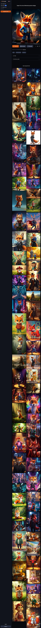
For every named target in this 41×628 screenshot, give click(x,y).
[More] (36, 46)
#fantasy (24, 52)
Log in (6, 624)
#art (13, 52)
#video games (18, 52)
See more (24, 49)
